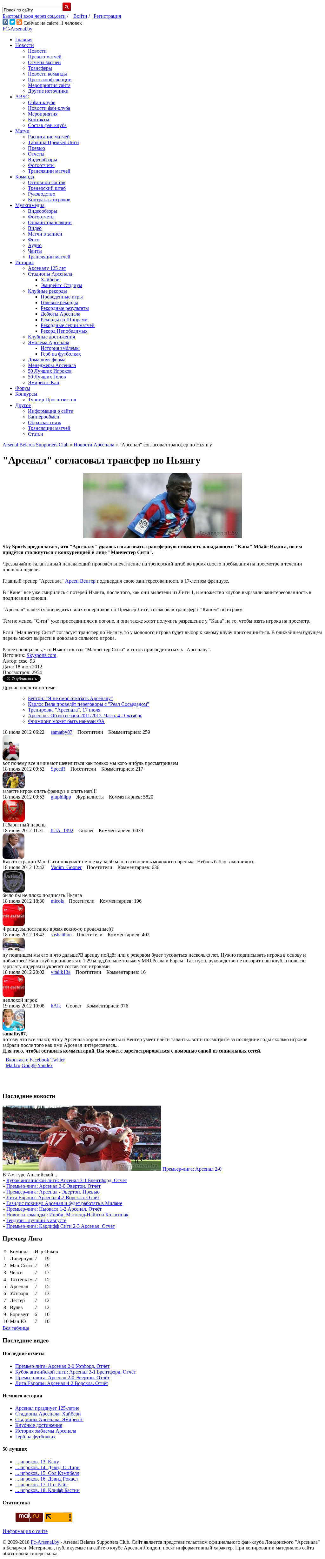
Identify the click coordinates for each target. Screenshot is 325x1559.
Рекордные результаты (65, 308)
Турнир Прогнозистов (52, 399)
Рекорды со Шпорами (64, 319)
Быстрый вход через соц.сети (34, 16)
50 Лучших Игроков (50, 371)
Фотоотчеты (41, 165)
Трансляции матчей (49, 171)
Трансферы (40, 68)
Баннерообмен (43, 416)
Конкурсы (26, 394)
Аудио (35, 245)
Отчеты (36, 154)
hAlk (56, 1005)
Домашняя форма (46, 359)
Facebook (39, 1059)
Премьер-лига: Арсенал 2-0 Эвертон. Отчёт (53, 1186)
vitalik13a (60, 972)
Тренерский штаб (47, 188)
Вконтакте (17, 1059)
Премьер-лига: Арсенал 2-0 (192, 1169)
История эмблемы (60, 348)
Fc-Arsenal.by (45, 1542)
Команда (24, 176)
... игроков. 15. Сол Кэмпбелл (47, 1473)
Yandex (45, 1065)
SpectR (58, 769)
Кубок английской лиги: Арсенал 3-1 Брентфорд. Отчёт (66, 1180)
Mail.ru (13, 1065)
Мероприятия (42, 114)
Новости (24, 45)
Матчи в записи (45, 234)
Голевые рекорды (59, 302)
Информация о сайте (50, 411)
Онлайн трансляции (50, 222)
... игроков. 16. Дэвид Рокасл (46, 1479)
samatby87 (61, 732)
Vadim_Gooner (66, 867)
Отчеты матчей (44, 62)
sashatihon (61, 934)
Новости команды (47, 74)
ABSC (22, 96)
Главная (23, 39)
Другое (23, 405)
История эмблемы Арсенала (45, 1431)
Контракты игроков (49, 199)
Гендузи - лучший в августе (36, 1220)
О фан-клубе (41, 102)
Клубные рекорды (47, 291)
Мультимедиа (29, 205)
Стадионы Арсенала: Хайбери (48, 1413)
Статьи (35, 434)
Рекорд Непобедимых (64, 331)
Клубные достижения (51, 336)
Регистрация (107, 16)
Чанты (35, 251)
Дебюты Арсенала (60, 314)
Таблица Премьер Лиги (53, 142)
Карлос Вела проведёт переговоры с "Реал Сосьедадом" (88, 704)
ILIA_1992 (61, 830)
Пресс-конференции (50, 79)
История (24, 262)
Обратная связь (44, 422)
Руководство (41, 194)
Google (29, 1065)
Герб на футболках (61, 354)
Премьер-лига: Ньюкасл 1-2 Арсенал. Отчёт (54, 1209)
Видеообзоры (42, 159)
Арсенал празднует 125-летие (47, 1408)
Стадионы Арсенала (50, 274)
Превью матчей (45, 56)
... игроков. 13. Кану (37, 1461)
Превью (36, 148)
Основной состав (46, 182)
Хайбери (50, 279)
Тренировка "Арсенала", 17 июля (64, 710)
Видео (35, 228)
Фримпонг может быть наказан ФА (66, 721)
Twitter (57, 1059)
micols (57, 901)
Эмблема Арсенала (48, 342)
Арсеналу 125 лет (47, 268)
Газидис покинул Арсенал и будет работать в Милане (64, 1203)
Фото (33, 239)
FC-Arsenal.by (17, 28)
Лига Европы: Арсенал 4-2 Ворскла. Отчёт (52, 1197)
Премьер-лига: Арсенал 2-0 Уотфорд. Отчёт (62, 1366)
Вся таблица (16, 1328)
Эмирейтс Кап (43, 382)
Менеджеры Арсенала (52, 365)
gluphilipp (61, 797)
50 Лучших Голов (47, 376)
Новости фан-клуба (49, 108)
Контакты (38, 119)
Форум (22, 388)
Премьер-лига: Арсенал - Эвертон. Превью (53, 1191)
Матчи (22, 131)
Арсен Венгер (80, 581)
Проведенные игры (62, 296)
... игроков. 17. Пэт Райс (41, 1484)
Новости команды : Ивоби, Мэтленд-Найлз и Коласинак (67, 1214)
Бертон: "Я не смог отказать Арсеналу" (70, 698)
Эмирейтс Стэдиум (61, 285)
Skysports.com (41, 655)
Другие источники (48, 91)
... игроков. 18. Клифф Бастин (47, 1490)
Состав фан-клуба (47, 125)
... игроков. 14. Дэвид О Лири (47, 1467)
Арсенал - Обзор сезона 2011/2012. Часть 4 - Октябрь (85, 715)
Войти (80, 16)
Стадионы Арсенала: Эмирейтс (49, 1419)
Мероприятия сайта (49, 85)
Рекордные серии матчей (68, 325)
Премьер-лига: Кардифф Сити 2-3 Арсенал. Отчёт (60, 1226)
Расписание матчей (49, 136)
